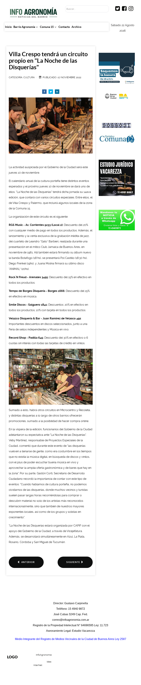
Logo (12, 657)
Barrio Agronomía (100, 657)
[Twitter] (50, 91)
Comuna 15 (93, 665)
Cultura (29, 77)
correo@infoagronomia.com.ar (70, 619)
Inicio (80, 657)
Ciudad (110, 665)
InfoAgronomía (44, 655)
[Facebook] (44, 91)
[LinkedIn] (57, 91)
